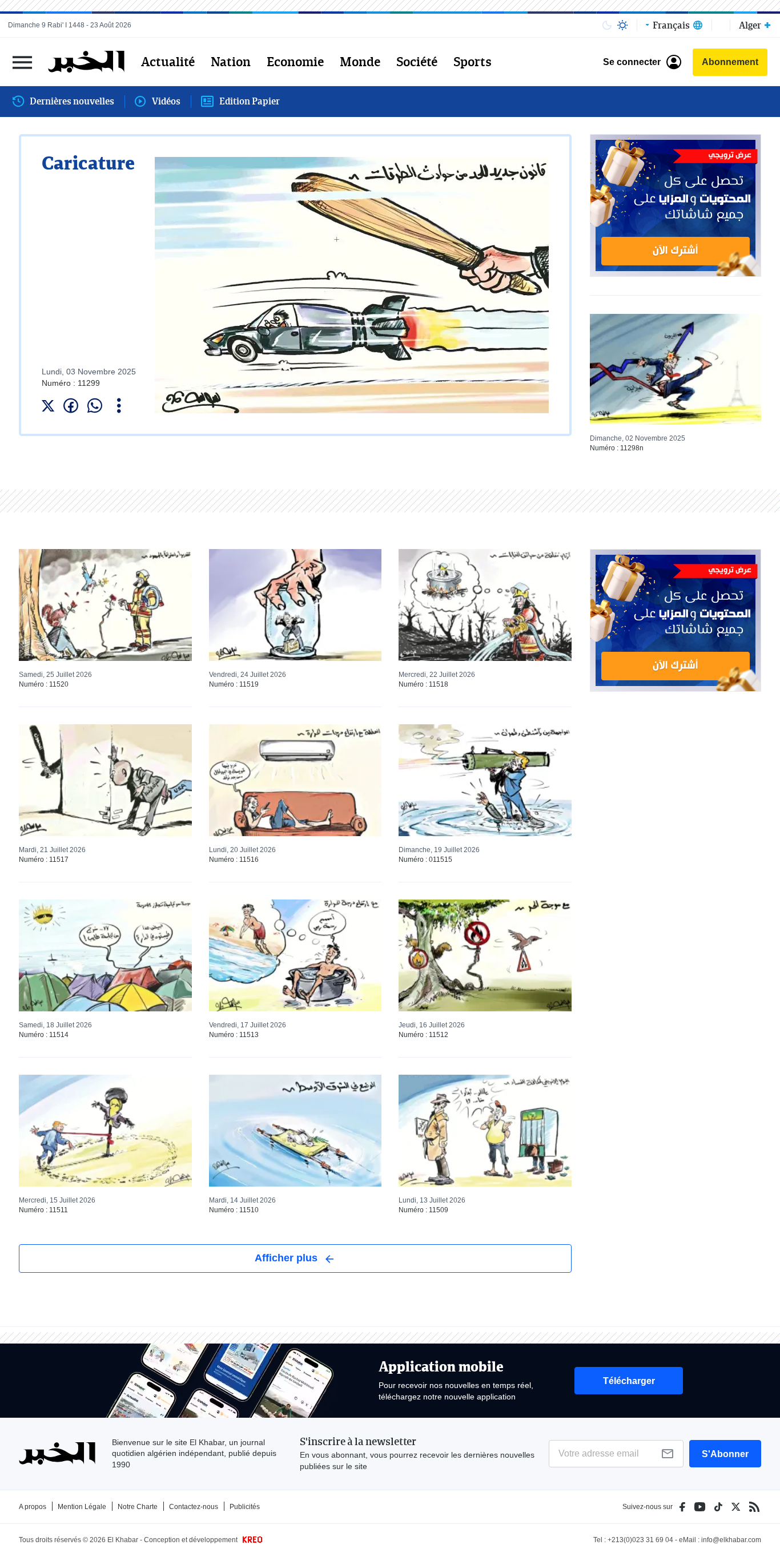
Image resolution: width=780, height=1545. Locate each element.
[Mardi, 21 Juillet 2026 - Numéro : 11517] (105, 780)
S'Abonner (725, 1454)
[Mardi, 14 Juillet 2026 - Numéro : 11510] (295, 1131)
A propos (32, 1507)
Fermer (22, 62)
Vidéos (166, 101)
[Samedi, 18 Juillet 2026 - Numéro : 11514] (105, 955)
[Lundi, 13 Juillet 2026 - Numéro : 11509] (485, 1131)
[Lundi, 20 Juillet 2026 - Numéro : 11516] (295, 780)
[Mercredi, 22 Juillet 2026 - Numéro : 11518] (485, 605)
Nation (231, 61)
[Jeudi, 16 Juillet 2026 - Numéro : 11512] (485, 955)
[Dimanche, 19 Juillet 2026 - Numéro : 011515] (485, 780)
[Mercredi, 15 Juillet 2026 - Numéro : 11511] (105, 1131)
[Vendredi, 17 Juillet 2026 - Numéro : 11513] (295, 955)
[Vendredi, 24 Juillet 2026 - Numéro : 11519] (295, 605)
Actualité (168, 61)
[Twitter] (735, 1507)
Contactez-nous (193, 1507)
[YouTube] (699, 1507)
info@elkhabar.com (731, 1540)
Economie (295, 61)
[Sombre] (607, 25)
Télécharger (629, 1381)
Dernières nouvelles (72, 101)
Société (416, 61)
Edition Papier (249, 101)
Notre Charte (138, 1507)
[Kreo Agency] (250, 1540)
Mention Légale (82, 1507)
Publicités (245, 1507)
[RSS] (754, 1507)
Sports (472, 61)
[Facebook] (682, 1507)
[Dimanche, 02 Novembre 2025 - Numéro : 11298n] (675, 369)
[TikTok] (718, 1507)
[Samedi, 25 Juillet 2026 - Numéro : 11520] (105, 605)
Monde (360, 61)
